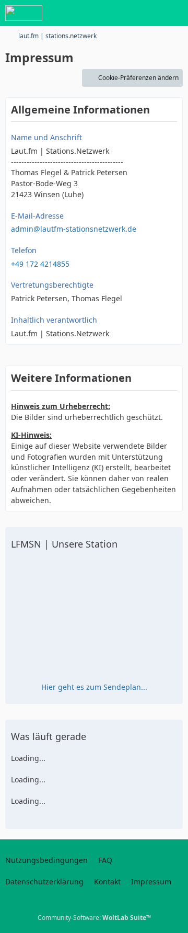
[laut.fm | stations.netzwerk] (23, 13)
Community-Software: (94, 917)
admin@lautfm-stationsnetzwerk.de (73, 229)
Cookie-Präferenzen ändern (138, 77)
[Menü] (174, 13)
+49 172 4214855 (40, 264)
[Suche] (122, 13)
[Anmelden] (148, 13)
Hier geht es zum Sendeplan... (94, 687)
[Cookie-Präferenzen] (171, 918)
